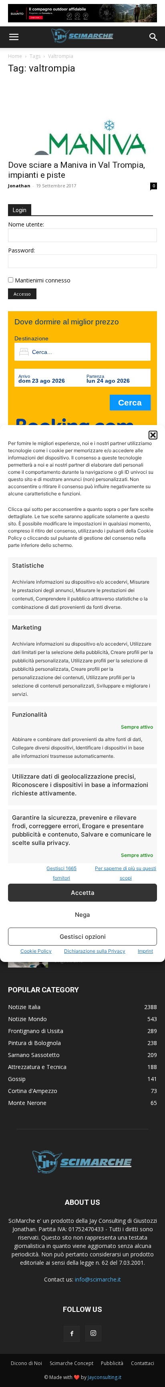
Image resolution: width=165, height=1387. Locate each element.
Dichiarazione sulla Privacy (94, 951)
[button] (153, 435)
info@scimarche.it (98, 1279)
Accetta (83, 892)
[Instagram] (93, 1333)
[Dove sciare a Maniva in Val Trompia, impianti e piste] (82, 118)
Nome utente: (26, 224)
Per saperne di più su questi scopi (125, 873)
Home (15, 56)
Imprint (145, 951)
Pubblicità (112, 1363)
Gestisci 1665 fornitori (61, 873)
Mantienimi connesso (42, 280)
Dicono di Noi (26, 1363)
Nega (82, 914)
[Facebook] (72, 1334)
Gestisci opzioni (83, 936)
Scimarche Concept (71, 1363)
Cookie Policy (36, 951)
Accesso (22, 294)
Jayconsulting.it (104, 1377)
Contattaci (142, 1363)
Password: (21, 250)
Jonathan (19, 186)
